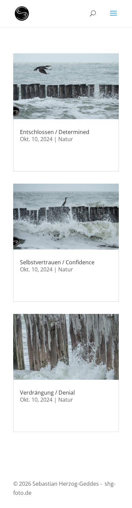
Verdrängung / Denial (47, 392)
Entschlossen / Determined (54, 132)
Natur (65, 139)
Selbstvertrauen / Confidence (57, 262)
